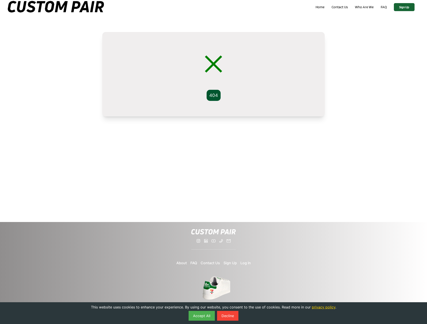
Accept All (201, 316)
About (181, 263)
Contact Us (340, 7)
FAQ (384, 7)
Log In (245, 263)
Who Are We (364, 7)
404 (213, 95)
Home (320, 7)
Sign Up (404, 7)
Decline (228, 316)
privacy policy (323, 307)
